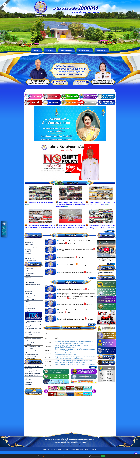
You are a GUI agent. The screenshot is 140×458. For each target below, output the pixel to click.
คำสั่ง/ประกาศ (28, 301)
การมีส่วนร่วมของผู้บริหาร (30, 299)
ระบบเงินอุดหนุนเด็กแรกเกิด (31, 371)
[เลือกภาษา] (4, 223)
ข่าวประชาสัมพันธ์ (66, 50)
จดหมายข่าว (27, 289)
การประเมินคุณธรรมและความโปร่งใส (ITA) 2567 (33, 329)
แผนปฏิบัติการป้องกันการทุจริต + (32, 354)
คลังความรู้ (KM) (28, 293)
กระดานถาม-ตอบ (84, 50)
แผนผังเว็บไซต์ (94, 449)
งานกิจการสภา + (28, 277)
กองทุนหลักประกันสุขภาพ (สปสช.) (32, 284)
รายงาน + (27, 280)
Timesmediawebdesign (75, 444)
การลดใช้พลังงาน (28, 384)
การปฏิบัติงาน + (28, 334)
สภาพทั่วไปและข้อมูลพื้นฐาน (31, 246)
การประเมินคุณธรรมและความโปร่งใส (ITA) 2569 (33, 321)
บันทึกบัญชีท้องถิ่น (29, 380)
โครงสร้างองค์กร (28, 249)
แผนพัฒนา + (28, 271)
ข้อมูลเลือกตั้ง (28, 377)
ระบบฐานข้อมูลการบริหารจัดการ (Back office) (32, 296)
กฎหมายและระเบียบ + (30, 308)
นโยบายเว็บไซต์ (46, 449)
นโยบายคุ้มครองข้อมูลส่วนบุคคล (76, 449)
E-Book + (27, 306)
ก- (4, 227)
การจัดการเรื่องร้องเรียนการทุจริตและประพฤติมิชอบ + (33, 343)
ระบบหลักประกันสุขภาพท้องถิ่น (32, 366)
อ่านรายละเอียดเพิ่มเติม (95, 456)
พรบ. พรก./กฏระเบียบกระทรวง (32, 304)
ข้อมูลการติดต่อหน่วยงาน (30, 260)
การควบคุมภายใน (29, 286)
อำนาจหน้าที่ (28, 251)
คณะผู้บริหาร (28, 253)
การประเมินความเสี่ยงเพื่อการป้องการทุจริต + (33, 351)
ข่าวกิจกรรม (49, 50)
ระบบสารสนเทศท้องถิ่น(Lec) (31, 375)
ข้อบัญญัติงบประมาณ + (30, 273)
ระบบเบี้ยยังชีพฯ (28, 368)
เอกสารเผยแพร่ (28, 291)
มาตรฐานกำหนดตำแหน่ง (30, 310)
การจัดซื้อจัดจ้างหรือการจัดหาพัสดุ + (33, 338)
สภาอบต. (27, 256)
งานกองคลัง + (28, 275)
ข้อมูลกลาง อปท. (28, 382)
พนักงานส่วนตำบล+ (29, 258)
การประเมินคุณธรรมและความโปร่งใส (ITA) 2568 (33, 325)
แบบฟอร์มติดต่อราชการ (30, 282)
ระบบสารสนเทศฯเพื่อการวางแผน (32, 373)
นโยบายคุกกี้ (87, 449)
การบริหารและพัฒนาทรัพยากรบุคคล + (33, 340)
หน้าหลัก (36, 50)
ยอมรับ (103, 456)
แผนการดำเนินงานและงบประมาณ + (33, 332)
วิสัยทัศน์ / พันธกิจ (29, 244)
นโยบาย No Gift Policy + (30, 348)
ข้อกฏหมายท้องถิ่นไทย (30, 386)
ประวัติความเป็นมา (29, 242)
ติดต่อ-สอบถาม (101, 50)
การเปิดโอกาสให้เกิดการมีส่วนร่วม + (33, 346)
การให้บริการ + (28, 336)
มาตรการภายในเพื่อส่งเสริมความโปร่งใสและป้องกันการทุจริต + (32, 357)
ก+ (4, 233)
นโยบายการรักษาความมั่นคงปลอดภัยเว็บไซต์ (59, 449)
